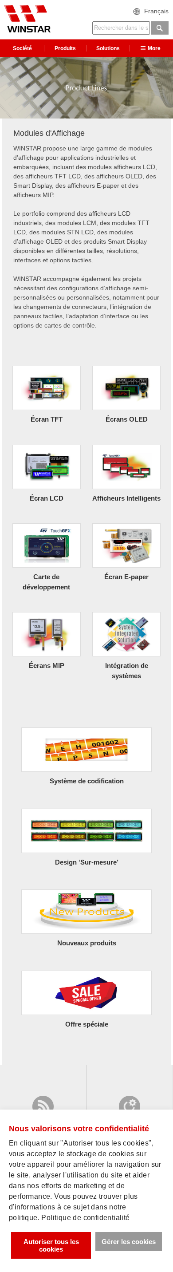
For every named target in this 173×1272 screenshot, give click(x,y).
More (154, 48)
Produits (65, 48)
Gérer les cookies (129, 1241)
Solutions (108, 48)
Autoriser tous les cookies (51, 1245)
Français (156, 11)
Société (22, 48)
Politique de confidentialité (85, 1217)
